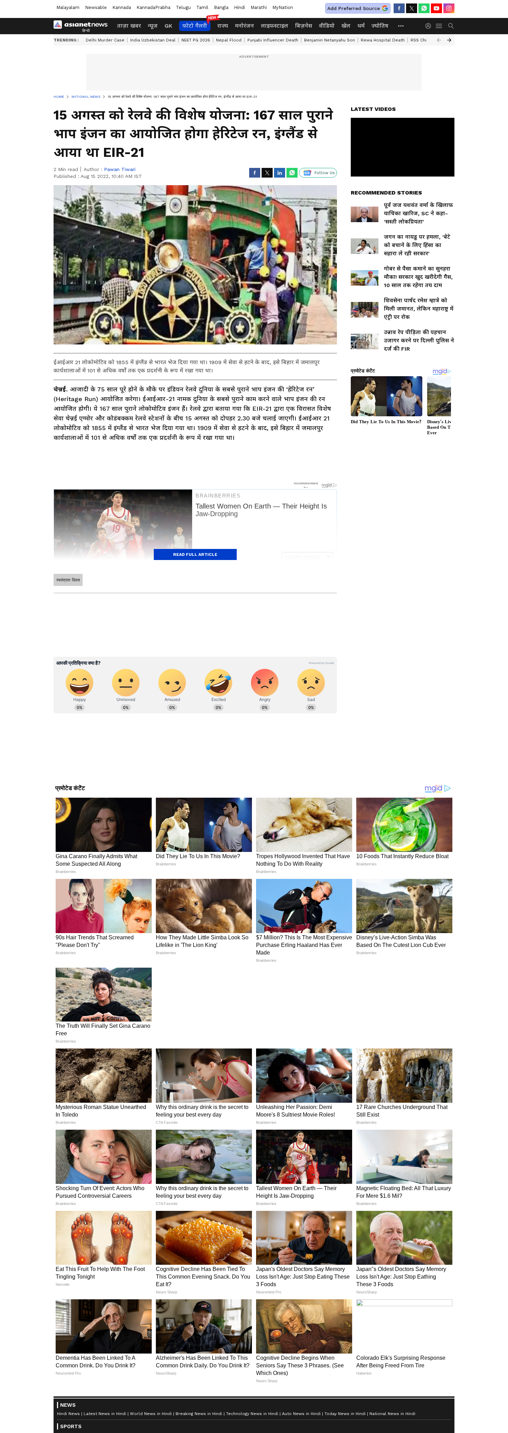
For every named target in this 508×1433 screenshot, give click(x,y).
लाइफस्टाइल (274, 25)
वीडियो (327, 25)
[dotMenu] (401, 25)
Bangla (221, 7)
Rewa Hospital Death (383, 40)
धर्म (361, 25)
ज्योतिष (379, 25)
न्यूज (153, 25)
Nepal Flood (229, 40)
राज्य (222, 25)
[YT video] (436, 8)
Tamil (202, 7)
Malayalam (67, 7)
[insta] (448, 8)
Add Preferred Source (353, 8)
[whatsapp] (424, 8)
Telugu (183, 7)
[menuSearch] (451, 26)
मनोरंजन (244, 25)
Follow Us (324, 172)
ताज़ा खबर (129, 25)
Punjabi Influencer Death (272, 40)
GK (168, 25)
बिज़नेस (303, 25)
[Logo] (83, 26)
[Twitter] (411, 8)
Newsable (96, 7)
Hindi (239, 7)
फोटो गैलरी (194, 25)
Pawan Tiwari (119, 169)
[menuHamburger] (439, 26)
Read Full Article (195, 554)
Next (449, 40)
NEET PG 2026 (195, 40)
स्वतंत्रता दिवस (68, 580)
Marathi (259, 7)
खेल (345, 25)
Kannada (121, 7)
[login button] (429, 25)
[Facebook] (399, 8)
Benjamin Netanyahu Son (329, 40)
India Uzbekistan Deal (153, 40)
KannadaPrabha (153, 7)
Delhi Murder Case (105, 40)
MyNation (282, 7)
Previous (439, 40)
